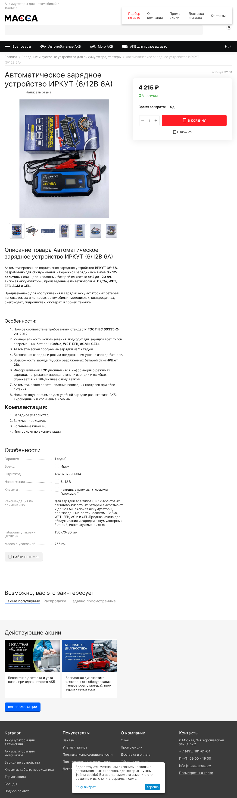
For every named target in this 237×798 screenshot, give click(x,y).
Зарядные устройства (22, 762)
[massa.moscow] (21, 18)
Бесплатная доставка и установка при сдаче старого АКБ (31, 680)
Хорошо (152, 787)
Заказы (69, 740)
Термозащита (15, 777)
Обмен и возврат (134, 762)
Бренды (11, 784)
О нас (125, 740)
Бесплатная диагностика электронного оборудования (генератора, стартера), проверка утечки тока (88, 683)
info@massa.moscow (195, 765)
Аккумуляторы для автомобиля (20, 742)
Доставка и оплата (196, 15)
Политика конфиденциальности (87, 754)
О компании (155, 15)
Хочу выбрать (86, 787)
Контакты (218, 16)
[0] (228, 31)
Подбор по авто (134, 15)
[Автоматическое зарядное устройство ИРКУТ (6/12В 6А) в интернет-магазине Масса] (64, 158)
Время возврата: (152, 107)
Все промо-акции (22, 707)
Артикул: (218, 72)
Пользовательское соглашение (87, 762)
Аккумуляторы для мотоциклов (20, 753)
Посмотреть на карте (196, 773)
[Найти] (198, 30)
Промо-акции (176, 15)
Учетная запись (75, 747)
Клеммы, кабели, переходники (29, 769)
